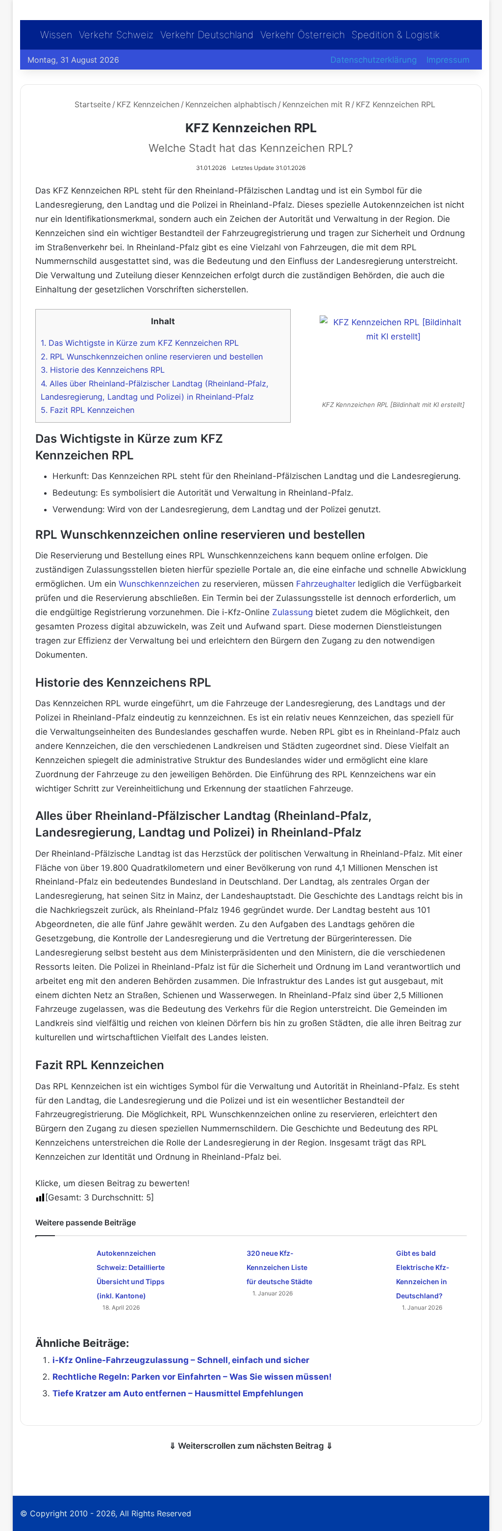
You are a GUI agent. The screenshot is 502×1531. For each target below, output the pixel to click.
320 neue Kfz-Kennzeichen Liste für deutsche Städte (279, 1267)
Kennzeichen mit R (316, 104)
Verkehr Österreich (302, 35)
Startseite (91, 104)
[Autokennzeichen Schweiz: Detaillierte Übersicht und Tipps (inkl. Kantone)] (62, 1261)
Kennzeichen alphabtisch (230, 104)
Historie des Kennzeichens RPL (103, 370)
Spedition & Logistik (395, 35)
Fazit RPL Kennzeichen (87, 410)
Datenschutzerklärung (373, 60)
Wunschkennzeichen (159, 584)
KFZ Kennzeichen (148, 104)
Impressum (448, 60)
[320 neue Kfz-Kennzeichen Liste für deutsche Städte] (212, 1264)
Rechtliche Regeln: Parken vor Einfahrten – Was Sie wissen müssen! (192, 1377)
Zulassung (292, 612)
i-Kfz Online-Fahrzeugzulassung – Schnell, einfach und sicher (180, 1360)
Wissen (56, 35)
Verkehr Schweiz (116, 35)
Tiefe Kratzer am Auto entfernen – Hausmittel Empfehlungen (177, 1393)
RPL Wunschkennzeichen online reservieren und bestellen (152, 356)
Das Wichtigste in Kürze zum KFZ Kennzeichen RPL (140, 343)
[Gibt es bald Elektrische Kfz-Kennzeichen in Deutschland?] (362, 1264)
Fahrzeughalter (325, 584)
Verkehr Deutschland (206, 35)
